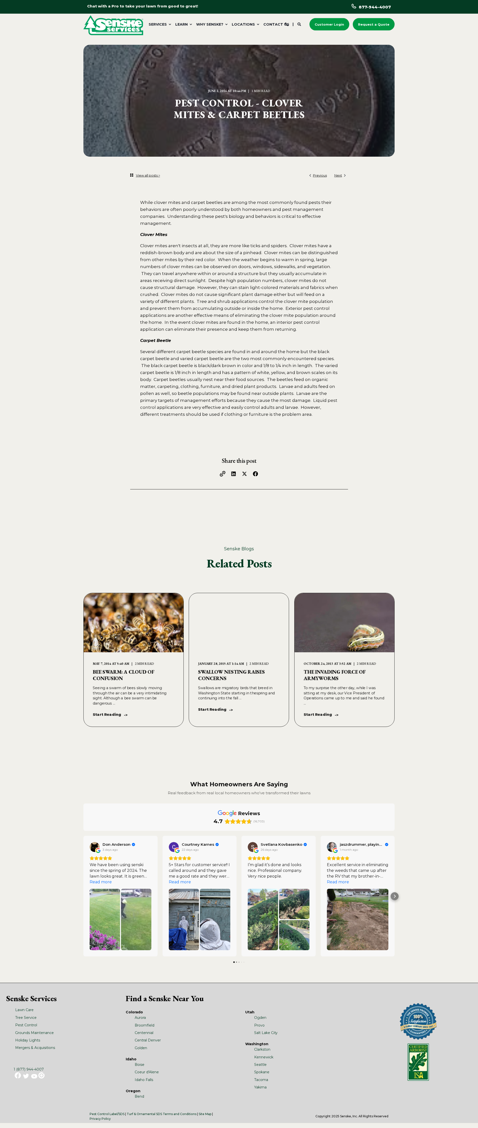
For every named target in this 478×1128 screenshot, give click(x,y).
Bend (139, 1096)
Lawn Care (24, 1010)
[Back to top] (468, 1118)
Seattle (260, 1064)
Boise (139, 1064)
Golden (141, 1048)
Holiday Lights (27, 1040)
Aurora (140, 1017)
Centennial (144, 1033)
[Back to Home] (113, 25)
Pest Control (26, 1025)
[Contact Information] (287, 24)
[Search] (300, 24)
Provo (259, 1025)
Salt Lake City (266, 1033)
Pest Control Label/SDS (107, 1114)
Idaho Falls (144, 1080)
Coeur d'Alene (147, 1072)
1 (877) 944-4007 (29, 1069)
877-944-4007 (375, 7)
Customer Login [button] (329, 24)
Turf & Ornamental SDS (144, 1114)
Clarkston (262, 1049)
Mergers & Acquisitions (35, 1047)
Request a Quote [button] (373, 24)
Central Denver (148, 1040)
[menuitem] (159, 24)
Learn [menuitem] (181, 24)
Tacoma (261, 1080)
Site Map (205, 1114)
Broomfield (144, 1025)
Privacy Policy (100, 1119)
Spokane (261, 1072)
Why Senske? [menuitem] (209, 24)
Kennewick (263, 1057)
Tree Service (26, 1017)
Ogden (260, 1017)
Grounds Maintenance (34, 1033)
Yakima (260, 1087)
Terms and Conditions (179, 1114)
